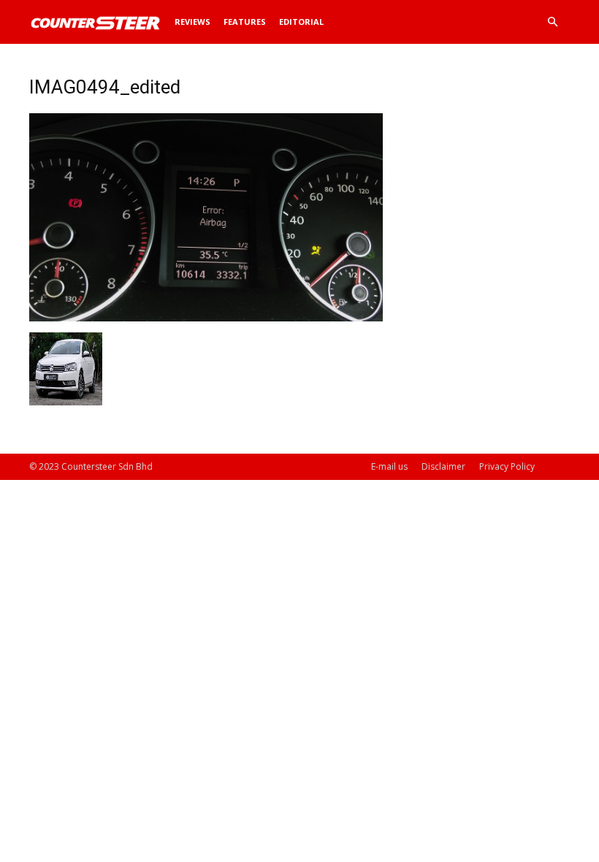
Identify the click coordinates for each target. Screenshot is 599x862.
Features (245, 21)
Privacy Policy (507, 466)
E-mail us (389, 466)
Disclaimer (443, 466)
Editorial (301, 21)
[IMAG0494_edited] (206, 317)
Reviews (192, 21)
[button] (552, 22)
